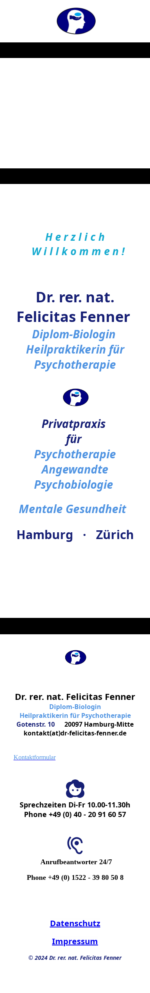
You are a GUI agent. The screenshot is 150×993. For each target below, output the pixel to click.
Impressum (75, 941)
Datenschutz (75, 923)
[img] (75, 21)
